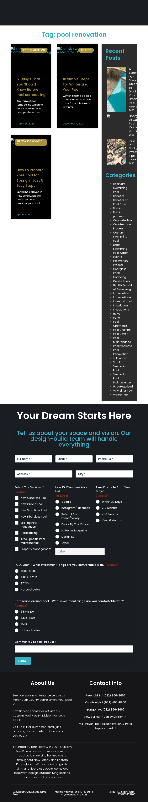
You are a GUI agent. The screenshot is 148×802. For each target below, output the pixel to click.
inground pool (122, 301)
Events (117, 257)
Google (66, 502)
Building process (118, 214)
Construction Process (122, 226)
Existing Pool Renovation (29, 525)
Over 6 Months (112, 520)
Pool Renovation (120, 352)
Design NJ (67, 537)
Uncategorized (123, 386)
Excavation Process (120, 263)
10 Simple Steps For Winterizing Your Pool (76, 84)
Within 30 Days (112, 502)
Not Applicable (30, 589)
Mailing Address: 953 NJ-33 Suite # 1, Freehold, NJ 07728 (74, 793)
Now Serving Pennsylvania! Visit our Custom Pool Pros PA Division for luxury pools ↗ (39, 715)
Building (118, 208)
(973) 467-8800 (115, 702)
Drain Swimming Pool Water (120, 249)
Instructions (121, 309)
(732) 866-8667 (114, 695)
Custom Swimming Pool (120, 237)
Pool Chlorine (122, 330)
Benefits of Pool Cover (120, 202)
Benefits (118, 196)
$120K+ (25, 583)
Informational (122, 297)
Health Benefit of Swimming (122, 287)
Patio (116, 318)
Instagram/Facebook (75, 508)
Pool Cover (120, 334)
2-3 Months (109, 508)
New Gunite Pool (32, 504)
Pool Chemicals (120, 324)
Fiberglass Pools (119, 271)
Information (121, 293)
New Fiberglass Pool (34, 517)
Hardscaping (29, 533)
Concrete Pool (122, 220)
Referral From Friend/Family (70, 516)
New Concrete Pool (33, 498)
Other (65, 543)
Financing (119, 277)
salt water (119, 358)
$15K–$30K (27, 612)
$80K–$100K (28, 571)
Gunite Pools (121, 281)
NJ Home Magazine (74, 530)
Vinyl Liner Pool (123, 391)
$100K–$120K (29, 577)
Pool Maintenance (122, 340)
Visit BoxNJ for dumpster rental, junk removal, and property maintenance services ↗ (38, 731)
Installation (120, 305)
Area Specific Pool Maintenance (33, 541)
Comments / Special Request (35, 642)
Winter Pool (120, 395)
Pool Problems (122, 346)
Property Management (36, 549)
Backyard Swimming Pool (120, 188)
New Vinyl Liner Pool (34, 510)
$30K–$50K (28, 618)
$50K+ (25, 624)
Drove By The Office (75, 524)
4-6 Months (110, 514)
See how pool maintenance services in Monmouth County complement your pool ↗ (42, 700)
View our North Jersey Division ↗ (105, 717)
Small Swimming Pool (120, 366)
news (116, 314)
